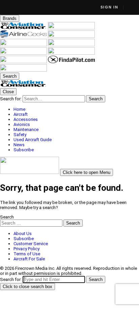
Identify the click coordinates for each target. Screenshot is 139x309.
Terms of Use (26, 253)
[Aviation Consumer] (24, 27)
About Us (22, 233)
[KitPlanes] (24, 53)
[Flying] (71, 27)
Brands (10, 18)
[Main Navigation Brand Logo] (23, 85)
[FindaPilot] (71, 61)
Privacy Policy (26, 248)
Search (7, 217)
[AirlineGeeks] (24, 36)
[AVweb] (71, 36)
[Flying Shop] (23, 70)
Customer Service (30, 243)
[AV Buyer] (71, 44)
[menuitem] (76, 109)
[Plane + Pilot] (71, 53)
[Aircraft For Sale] (24, 44)
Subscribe (23, 238)
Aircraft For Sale (29, 258)
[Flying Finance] (24, 61)
